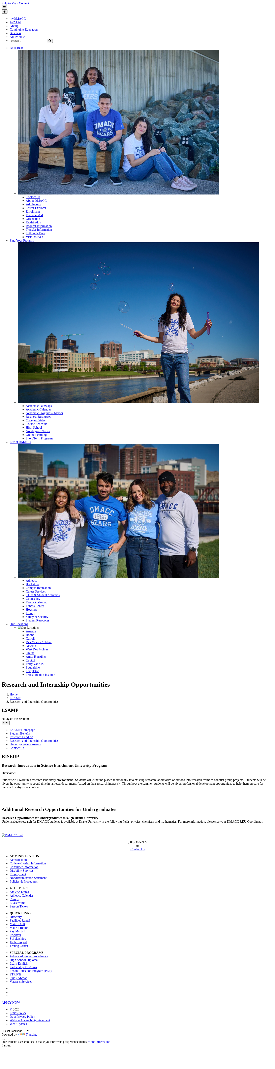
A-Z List (15, 22)
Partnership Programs (23, 967)
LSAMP (15, 698)
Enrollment (33, 211)
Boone (30, 635)
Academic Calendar (38, 409)
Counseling (33, 598)
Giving (14, 26)
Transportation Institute (40, 674)
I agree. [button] (6, 1045)
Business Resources (38, 416)
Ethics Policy (18, 1013)
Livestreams (17, 902)
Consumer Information (24, 867)
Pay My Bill (17, 931)
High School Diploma (24, 960)
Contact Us (33, 197)
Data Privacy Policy (22, 1016)
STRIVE (15, 974)
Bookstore (32, 584)
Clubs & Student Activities (43, 595)
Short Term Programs (39, 438)
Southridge (33, 667)
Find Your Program (22, 240)
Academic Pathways (39, 405)
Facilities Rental (20, 920)
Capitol (30, 660)
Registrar (15, 935)
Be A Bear (16, 47)
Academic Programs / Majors (44, 413)
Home (14, 694)
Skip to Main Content (15, 3)
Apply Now (17, 36)
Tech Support (18, 942)
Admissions (33, 204)
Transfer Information (39, 229)
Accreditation (18, 859)
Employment (18, 874)
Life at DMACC (20, 442)
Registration (33, 222)
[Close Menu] (4, 11)
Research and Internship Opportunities (34, 740)
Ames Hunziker (36, 656)
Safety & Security (37, 616)
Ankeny (31, 631)
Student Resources (37, 620)
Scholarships (18, 938)
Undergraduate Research (25, 744)
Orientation (33, 218)
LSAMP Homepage (22, 730)
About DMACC (36, 200)
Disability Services (21, 870)
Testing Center (19, 946)
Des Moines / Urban (39, 642)
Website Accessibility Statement (30, 1020)
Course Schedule (36, 424)
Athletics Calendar (21, 895)
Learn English (19, 963)
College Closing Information (28, 863)
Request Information (39, 226)
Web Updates (18, 1024)
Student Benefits (20, 733)
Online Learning (36, 434)
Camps (14, 899)
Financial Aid (34, 215)
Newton (31, 645)
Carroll (30, 638)
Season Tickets (19, 906)
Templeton (32, 671)
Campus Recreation (38, 588)
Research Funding (21, 737)
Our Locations (19, 624)
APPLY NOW (11, 1002)
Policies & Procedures (24, 881)
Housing (31, 609)
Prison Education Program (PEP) (31, 970)
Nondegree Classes (38, 431)
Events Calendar (36, 602)
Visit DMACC (35, 237)
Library (30, 613)
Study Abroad (18, 978)
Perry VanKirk (35, 664)
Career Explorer (36, 208)
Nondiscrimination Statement (28, 878)
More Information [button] (99, 1041)
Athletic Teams (19, 892)
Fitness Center (35, 606)
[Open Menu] (4, 7)
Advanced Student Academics (29, 956)
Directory (16, 917)
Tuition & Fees (35, 233)
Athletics (31, 580)
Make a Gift (17, 924)
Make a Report (19, 927)
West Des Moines (37, 649)
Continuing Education (24, 29)
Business (15, 33)
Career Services (36, 591)
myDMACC (18, 18)
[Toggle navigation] (6, 723)
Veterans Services (21, 981)
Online (30, 653)
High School (34, 427)
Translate (31, 1034)
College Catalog (36, 420)
